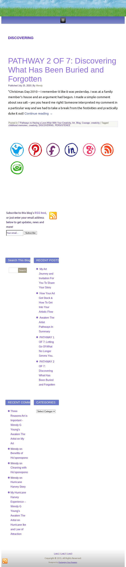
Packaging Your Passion (68, 562)
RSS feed (40, 213)
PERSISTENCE (62, 125)
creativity (95, 123)
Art (73, 123)
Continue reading (38, 113)
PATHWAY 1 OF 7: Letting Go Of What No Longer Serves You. (46, 346)
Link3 (69, 554)
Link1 (56, 554)
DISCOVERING (46, 125)
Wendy (39, 85)
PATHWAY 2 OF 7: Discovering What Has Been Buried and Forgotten (62, 69)
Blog (78, 123)
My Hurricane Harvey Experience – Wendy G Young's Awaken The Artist (18, 506)
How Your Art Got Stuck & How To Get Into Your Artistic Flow (47, 302)
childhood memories (18, 125)
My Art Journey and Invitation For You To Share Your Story (47, 278)
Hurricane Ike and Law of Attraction (18, 529)
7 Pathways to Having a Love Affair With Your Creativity (44, 123)
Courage (86, 123)
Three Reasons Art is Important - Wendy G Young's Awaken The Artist (18, 425)
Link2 (63, 554)
